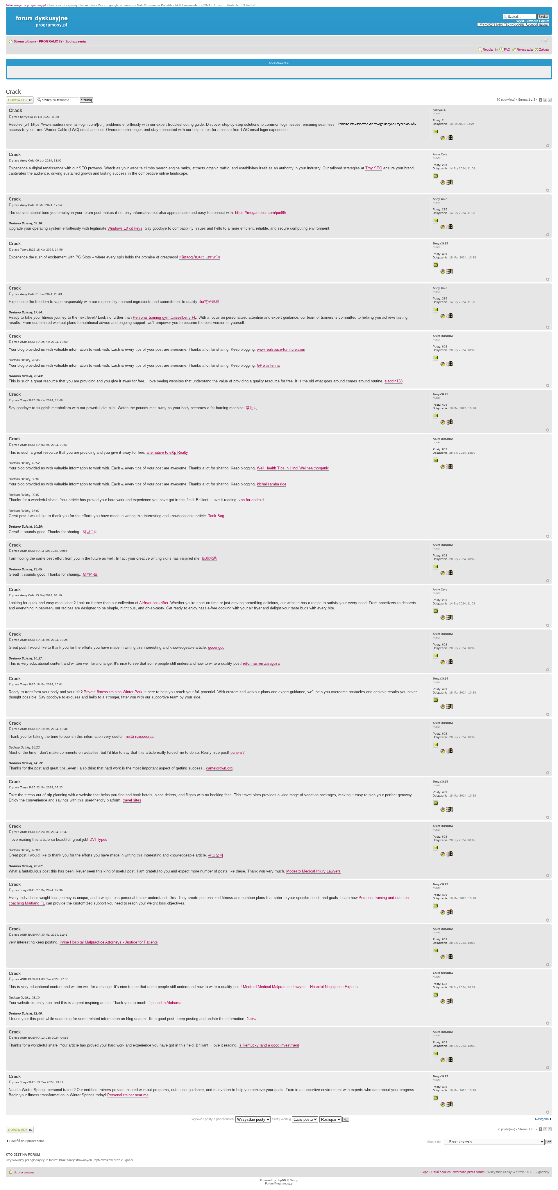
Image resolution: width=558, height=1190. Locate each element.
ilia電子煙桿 (209, 301)
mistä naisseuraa (139, 736)
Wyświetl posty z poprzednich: (213, 1119)
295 (440, 164)
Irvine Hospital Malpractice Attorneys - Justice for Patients (109, 942)
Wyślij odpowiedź (18, 98)
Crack (13, 91)
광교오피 (215, 855)
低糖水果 (209, 558)
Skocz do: (434, 1141)
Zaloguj (544, 49)
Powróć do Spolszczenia (26, 1141)
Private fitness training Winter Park (113, 692)
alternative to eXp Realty (167, 452)
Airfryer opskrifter (153, 603)
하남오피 (90, 532)
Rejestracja (525, 49)
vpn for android (251, 500)
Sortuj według (282, 1119)
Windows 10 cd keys (125, 228)
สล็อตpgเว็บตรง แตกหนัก (199, 257)
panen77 (237, 752)
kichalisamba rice (271, 484)
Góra (547, 145)
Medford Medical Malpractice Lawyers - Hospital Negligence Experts (300, 987)
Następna (542, 1119)
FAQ (507, 49)
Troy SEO (373, 168)
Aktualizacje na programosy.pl (26, 5)
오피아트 (90, 574)
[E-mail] (436, 131)
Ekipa (424, 1172)
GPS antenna (268, 365)
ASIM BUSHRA (30, 341)
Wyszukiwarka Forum (532, 21)
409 (440, 254)
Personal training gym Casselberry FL (164, 317)
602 (440, 346)
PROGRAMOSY (50, 41)
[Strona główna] (40, 15)
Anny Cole (27, 160)
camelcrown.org (219, 768)
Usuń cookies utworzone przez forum (457, 1172)
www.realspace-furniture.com (281, 349)
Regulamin (490, 49)
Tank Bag (216, 516)
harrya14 (26, 116)
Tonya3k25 (27, 249)
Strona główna (25, 41)
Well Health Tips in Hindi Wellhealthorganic (293, 468)
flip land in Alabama (165, 1003)
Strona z (526, 99)
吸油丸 (251, 408)
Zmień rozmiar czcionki (545, 40)
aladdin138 (393, 381)
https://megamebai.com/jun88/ (260, 212)
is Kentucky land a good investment (269, 1045)
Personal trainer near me (128, 1095)
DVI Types (98, 839)
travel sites (132, 800)
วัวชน (251, 1019)
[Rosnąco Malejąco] (334, 1119)
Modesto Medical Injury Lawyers (313, 871)
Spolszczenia (75, 41)
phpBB (281, 1180)
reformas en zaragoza (261, 663)
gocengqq (216, 647)
